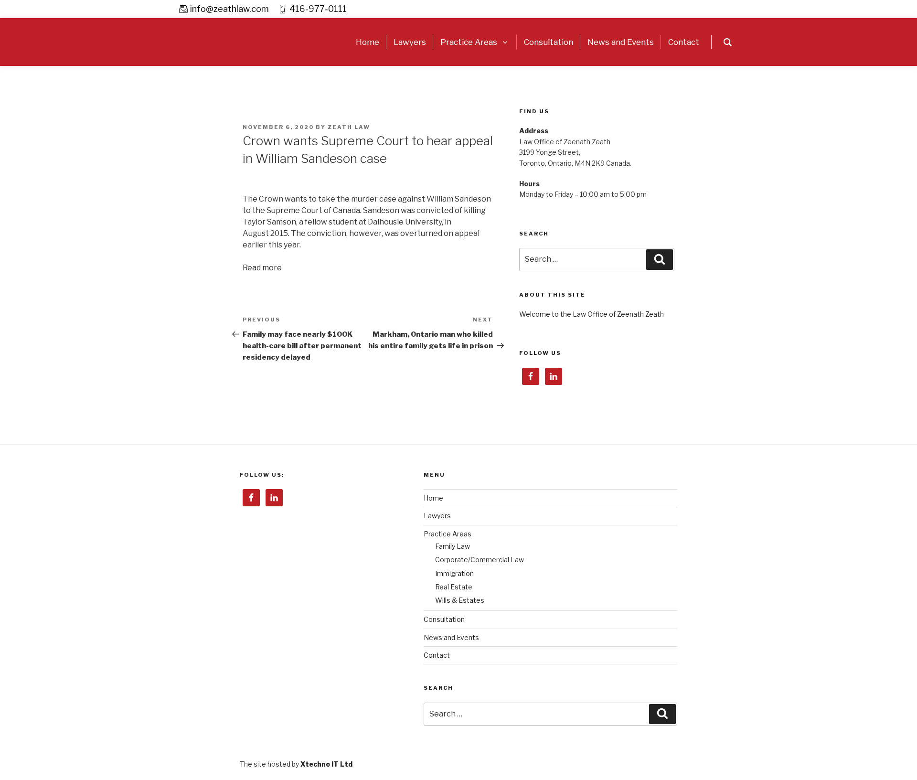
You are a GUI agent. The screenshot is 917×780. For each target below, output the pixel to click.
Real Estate (453, 587)
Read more (262, 267)
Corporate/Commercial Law (479, 560)
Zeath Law (349, 127)
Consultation (444, 619)
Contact (437, 655)
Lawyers (437, 516)
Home (433, 498)
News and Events (451, 637)
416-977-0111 (318, 9)
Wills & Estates (459, 600)
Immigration (454, 573)
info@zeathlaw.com (229, 9)
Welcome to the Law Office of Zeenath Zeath (591, 314)
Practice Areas (447, 534)
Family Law (452, 546)
